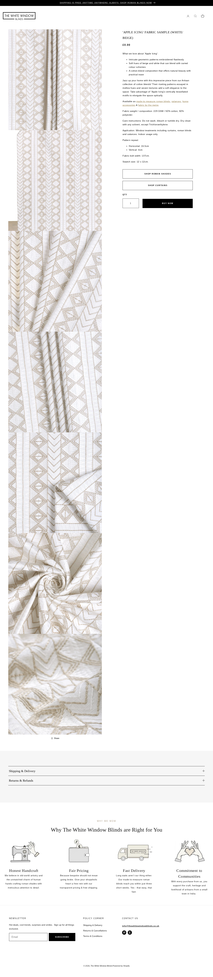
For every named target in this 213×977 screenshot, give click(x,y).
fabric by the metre (148, 105)
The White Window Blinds (101, 966)
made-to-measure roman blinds (153, 101)
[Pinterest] (124, 932)
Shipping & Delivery (92, 925)
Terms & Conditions (92, 936)
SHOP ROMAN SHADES (157, 174)
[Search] (195, 16)
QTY (125, 195)
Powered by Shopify (121, 966)
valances (176, 101)
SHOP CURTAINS (157, 185)
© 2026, (87, 966)
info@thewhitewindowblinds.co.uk (140, 926)
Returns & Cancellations (95, 930)
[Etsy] (130, 932)
